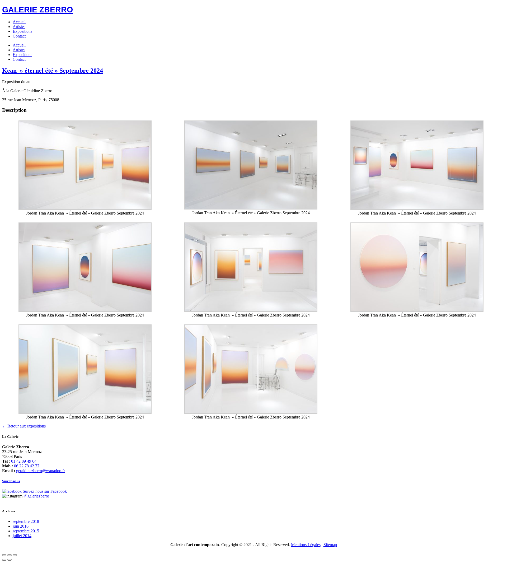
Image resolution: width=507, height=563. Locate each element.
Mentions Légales (306, 544)
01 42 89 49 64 (23, 461)
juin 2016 (21, 526)
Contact (19, 36)
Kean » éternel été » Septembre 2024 (52, 70)
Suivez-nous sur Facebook (44, 491)
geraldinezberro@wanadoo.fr (40, 470)
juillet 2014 (22, 535)
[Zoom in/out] (15, 555)
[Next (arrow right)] (9, 560)
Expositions (22, 31)
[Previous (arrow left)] (4, 560)
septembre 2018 (26, 521)
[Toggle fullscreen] (9, 555)
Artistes (19, 26)
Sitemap (330, 544)
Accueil (19, 22)
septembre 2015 (26, 531)
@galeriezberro (35, 496)
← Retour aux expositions (24, 426)
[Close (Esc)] (4, 555)
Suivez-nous (11, 481)
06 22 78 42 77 (26, 466)
